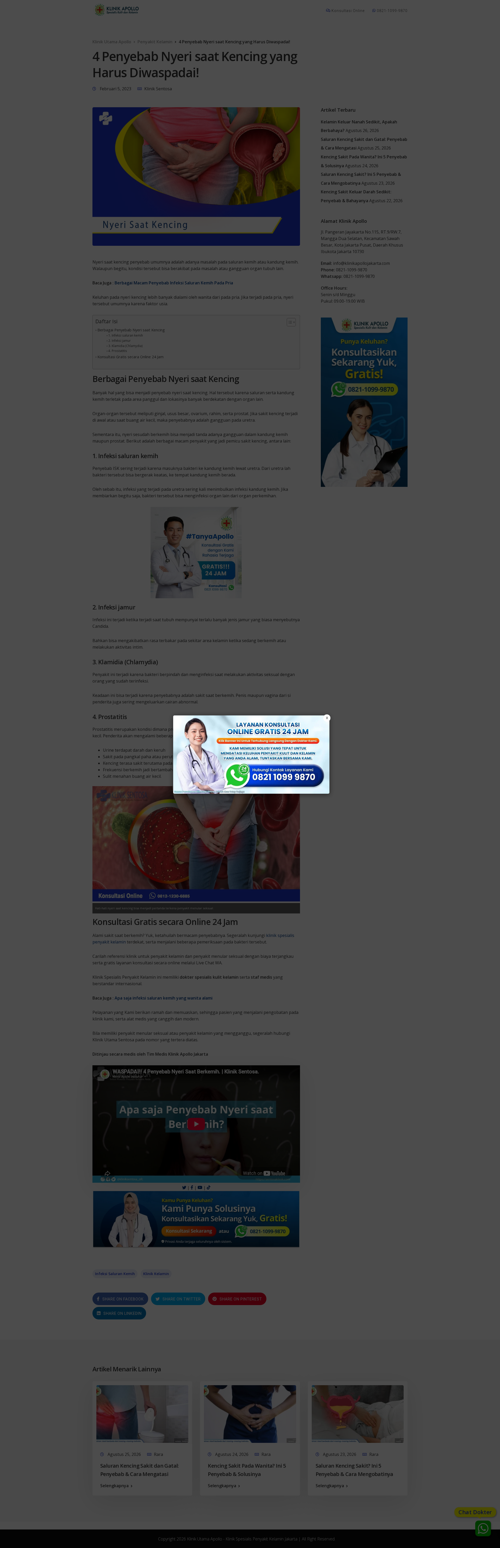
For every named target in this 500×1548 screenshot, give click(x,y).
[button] (250, 774)
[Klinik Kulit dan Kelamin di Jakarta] (251, 754)
